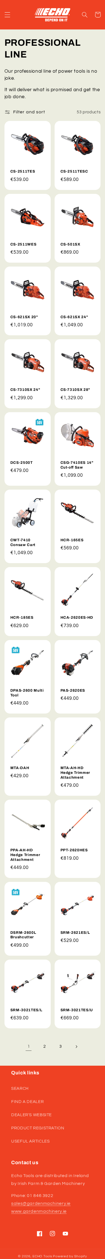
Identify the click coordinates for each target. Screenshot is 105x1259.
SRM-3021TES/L (26, 1010)
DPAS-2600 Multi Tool (27, 692)
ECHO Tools (42, 1256)
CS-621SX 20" (24, 317)
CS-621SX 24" (74, 317)
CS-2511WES (23, 244)
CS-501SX (70, 244)
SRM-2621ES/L (75, 932)
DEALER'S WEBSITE (31, 1115)
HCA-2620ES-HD (77, 617)
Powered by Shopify (70, 1256)
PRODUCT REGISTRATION (37, 1128)
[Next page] (76, 1046)
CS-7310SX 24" (25, 389)
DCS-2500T (21, 462)
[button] (7, 14)
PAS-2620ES (72, 690)
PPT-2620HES (74, 850)
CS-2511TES (22, 171)
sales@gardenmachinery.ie (41, 1203)
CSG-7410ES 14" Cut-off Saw (77, 464)
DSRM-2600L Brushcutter (23, 934)
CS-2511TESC (74, 171)
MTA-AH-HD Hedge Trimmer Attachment (75, 772)
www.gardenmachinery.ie (39, 1211)
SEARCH (20, 1088)
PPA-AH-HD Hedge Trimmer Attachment (25, 855)
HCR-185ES (22, 617)
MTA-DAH (19, 768)
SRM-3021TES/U (76, 1010)
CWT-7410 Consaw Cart (23, 542)
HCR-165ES (72, 540)
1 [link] (28, 1046)
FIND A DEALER (27, 1102)
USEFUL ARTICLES (30, 1141)
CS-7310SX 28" (75, 389)
